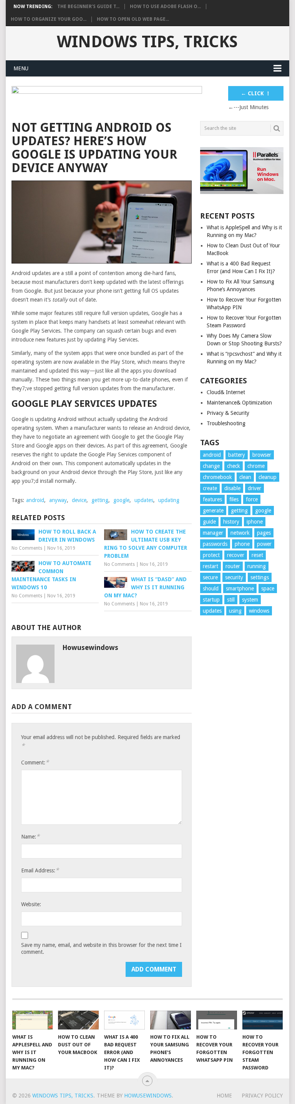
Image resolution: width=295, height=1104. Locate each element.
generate (213, 510)
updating (168, 500)
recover (235, 555)
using (235, 611)
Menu (20, 68)
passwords (215, 544)
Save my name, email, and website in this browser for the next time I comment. (101, 948)
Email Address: (40, 870)
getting (99, 500)
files (234, 499)
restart (210, 566)
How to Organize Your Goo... (48, 19)
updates (143, 500)
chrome (256, 466)
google (121, 500)
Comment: (35, 762)
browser (261, 455)
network (240, 533)
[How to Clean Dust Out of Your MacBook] (78, 1020)
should (211, 588)
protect (211, 555)
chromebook (217, 477)
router (232, 566)
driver (254, 488)
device (79, 500)
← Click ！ (256, 93)
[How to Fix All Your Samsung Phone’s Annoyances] (170, 1020)
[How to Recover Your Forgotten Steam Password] (262, 1020)
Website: (31, 904)
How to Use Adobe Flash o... (165, 6)
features (212, 499)
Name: (30, 836)
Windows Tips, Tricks (147, 42)
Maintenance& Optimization (239, 402)
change (211, 466)
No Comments (27, 548)
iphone (255, 522)
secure (210, 577)
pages (264, 533)
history (231, 522)
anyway (58, 500)
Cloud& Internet (226, 392)
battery (236, 455)
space (267, 588)
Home (224, 1095)
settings (259, 577)
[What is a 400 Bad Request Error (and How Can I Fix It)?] (124, 1020)
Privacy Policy (262, 1095)
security (234, 577)
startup (211, 600)
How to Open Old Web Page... (133, 19)
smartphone (240, 588)
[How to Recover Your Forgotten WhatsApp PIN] (216, 1020)
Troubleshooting (226, 423)
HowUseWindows (148, 1095)
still (231, 600)
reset (257, 555)
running (256, 566)
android (35, 500)
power (264, 544)
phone (242, 544)
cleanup (268, 477)
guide (209, 522)
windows (259, 611)
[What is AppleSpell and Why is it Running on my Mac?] (32, 1020)
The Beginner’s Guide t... (88, 6)
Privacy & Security (228, 413)
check (233, 466)
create (210, 488)
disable (232, 488)
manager (213, 533)
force (252, 499)
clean (245, 477)
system (250, 600)
